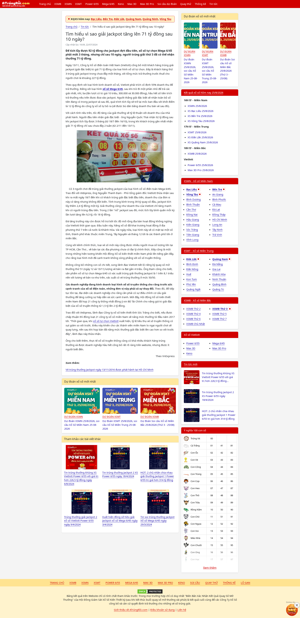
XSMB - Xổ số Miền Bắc (197, 300)
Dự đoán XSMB (149, 416)
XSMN (68, 4)
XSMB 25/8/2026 (197, 153)
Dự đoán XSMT (111, 416)
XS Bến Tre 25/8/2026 (200, 116)
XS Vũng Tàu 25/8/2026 (201, 121)
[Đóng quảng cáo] (297, 605)
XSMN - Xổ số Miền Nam (198, 181)
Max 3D (131, 4)
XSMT (78, 4)
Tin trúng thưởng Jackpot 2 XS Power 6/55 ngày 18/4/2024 (218, 395)
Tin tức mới (190, 364)
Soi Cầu (195, 582)
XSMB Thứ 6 (193, 318)
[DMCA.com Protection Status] (150, 591)
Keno (121, 4)
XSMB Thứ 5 (219, 313)
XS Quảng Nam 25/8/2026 (203, 142)
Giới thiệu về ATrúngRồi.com (131, 609)
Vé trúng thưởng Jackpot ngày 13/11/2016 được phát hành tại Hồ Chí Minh (109, 369)
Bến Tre (108, 19)
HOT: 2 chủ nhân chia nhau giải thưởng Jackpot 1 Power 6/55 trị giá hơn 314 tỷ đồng (218, 414)
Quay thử (185, 4)
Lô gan (245, 582)
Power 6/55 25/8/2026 (200, 165)
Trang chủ (45, 4)
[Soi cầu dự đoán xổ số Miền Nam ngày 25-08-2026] (82, 401)
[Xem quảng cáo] (292, 610)
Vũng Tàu (165, 19)
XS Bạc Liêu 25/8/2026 (200, 111)
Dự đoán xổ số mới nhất (80, 381)
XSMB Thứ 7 (219, 318)
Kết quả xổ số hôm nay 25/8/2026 (203, 92)
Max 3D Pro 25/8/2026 (201, 170)
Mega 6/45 (108, 4)
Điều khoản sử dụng (162, 609)
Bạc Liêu (96, 19)
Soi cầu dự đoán (167, 4)
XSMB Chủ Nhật (195, 323)
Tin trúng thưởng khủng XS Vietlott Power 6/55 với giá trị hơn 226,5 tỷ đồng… (218, 377)
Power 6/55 (92, 4)
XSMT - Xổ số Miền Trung (199, 250)
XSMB (57, 4)
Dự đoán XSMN (73, 416)
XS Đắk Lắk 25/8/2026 (200, 137)
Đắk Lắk (119, 19)
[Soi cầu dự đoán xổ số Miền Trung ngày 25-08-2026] (120, 401)
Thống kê (200, 4)
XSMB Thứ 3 (220, 308)
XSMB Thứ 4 (193, 313)
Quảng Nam (133, 19)
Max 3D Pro (147, 4)
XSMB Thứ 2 (193, 308)
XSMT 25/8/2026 (197, 132)
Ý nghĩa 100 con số (195, 430)
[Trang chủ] (16, 4)
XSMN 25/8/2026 (197, 106)
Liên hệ (181, 609)
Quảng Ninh (150, 19)
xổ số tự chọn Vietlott (106, 321)
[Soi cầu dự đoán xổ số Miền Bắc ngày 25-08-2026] (158, 401)
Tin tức (213, 4)
